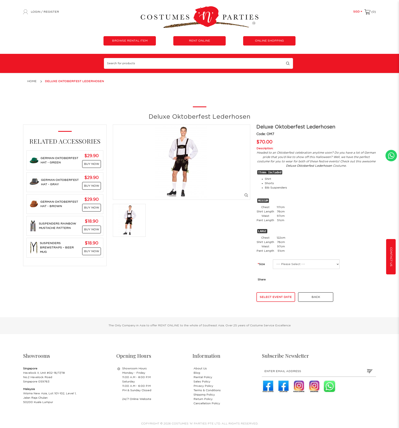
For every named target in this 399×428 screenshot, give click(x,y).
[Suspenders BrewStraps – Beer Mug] (34, 247)
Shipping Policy (204, 394)
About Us (200, 368)
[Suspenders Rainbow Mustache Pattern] (33, 225)
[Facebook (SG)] (283, 386)
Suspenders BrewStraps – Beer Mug (57, 247)
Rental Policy (202, 377)
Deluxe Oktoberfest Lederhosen (74, 81)
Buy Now (91, 164)
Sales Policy (201, 381)
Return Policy (203, 399)
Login (36, 11)
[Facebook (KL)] (268, 386)
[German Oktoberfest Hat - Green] (34, 160)
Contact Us (391, 256)
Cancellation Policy (206, 403)
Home (32, 81)
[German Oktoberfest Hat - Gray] (34, 182)
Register (51, 11)
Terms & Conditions (207, 390)
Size (262, 264)
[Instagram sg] (314, 386)
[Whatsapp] (329, 386)
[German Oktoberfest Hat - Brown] (34, 203)
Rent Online (199, 40)
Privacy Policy (203, 386)
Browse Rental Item (130, 40)
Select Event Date (276, 297)
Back (316, 297)
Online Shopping (269, 40)
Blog (196, 372)
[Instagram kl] (299, 386)
